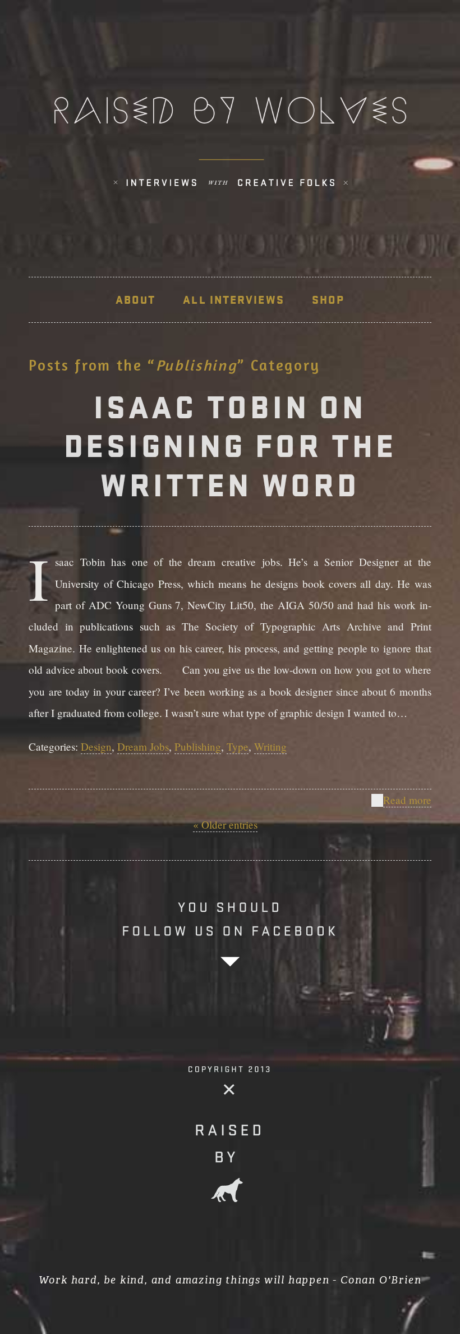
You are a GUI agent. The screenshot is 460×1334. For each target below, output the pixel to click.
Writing (270, 746)
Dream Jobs (143, 746)
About (136, 300)
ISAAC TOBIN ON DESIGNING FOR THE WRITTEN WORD (230, 446)
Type (238, 746)
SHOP (328, 300)
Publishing (197, 746)
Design (96, 746)
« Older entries (225, 824)
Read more (407, 800)
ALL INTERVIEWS (233, 300)
